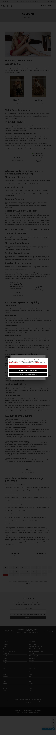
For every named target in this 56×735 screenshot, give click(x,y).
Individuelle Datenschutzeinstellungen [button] (28, 374)
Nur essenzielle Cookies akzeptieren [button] (28, 370)
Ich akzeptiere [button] (28, 366)
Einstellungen (36, 362)
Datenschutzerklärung (13, 362)
